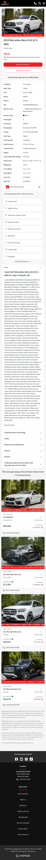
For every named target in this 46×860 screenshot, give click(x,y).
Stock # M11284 (7, 514)
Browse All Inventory (23, 64)
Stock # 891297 (7, 629)
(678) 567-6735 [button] (24, 779)
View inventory (23, 794)
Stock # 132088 (7, 686)
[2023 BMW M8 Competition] (23, 495)
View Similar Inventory (23, 70)
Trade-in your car (23, 811)
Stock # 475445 (7, 572)
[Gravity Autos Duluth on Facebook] (15, 759)
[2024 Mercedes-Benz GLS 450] (23, 667)
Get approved (23, 817)
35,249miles (38, 692)
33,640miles (38, 635)
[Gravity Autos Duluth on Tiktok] (30, 759)
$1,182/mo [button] (38, 526)
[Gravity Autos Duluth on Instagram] (25, 759)
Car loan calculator (23, 823)
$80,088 (7, 526)
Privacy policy (23, 829)
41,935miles (38, 520)
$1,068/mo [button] (38, 583)
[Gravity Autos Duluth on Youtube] (20, 759)
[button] (35, 3)
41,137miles (38, 577)
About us (23, 799)
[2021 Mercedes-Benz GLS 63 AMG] (23, 553)
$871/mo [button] (38, 641)
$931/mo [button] (38, 698)
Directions (23, 805)
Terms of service (23, 834)
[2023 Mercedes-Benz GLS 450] (23, 610)
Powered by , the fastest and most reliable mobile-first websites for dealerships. (23, 850)
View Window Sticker (17, 187)
